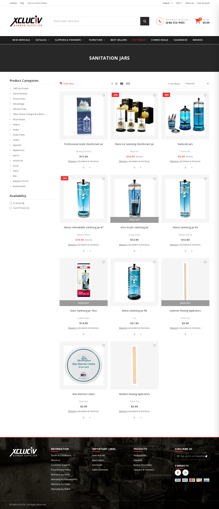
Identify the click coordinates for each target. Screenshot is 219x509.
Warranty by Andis (60, 474)
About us (55, 460)
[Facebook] (178, 473)
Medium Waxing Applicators (134, 394)
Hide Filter (68, 83)
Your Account (203, 3)
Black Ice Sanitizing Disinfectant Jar (134, 144)
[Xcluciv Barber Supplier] (26, 21)
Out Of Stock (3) (21, 207)
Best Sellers (119, 40)
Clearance (181, 40)
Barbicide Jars (185, 144)
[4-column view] (128, 84)
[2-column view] (116, 84)
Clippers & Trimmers (68, 40)
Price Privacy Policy (61, 469)
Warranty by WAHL (60, 489)
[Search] (144, 21)
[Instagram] (185, 473)
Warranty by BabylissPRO (64, 479)
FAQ (22, 3)
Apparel (138, 460)
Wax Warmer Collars (83, 394)
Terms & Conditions (61, 455)
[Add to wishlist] (103, 95)
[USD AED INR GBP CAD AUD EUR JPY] (179, 3)
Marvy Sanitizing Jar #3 (185, 227)
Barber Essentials (143, 464)
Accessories (140, 455)
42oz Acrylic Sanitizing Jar (134, 227)
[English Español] (168, 3)
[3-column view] (121, 84)
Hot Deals (139, 40)
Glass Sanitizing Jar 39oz (83, 310)
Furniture (95, 40)
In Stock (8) (18, 203)
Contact (13, 3)
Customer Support (60, 464)
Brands (198, 40)
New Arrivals (21, 40)
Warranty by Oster (60, 484)
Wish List (190, 3)
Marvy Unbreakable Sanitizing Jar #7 (84, 227)
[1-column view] (112, 84)
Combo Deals (159, 40)
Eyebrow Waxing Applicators (185, 310)
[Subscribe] (206, 456)
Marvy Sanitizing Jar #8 (134, 310)
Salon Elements (100, 469)
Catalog (41, 40)
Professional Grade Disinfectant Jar (83, 144)
